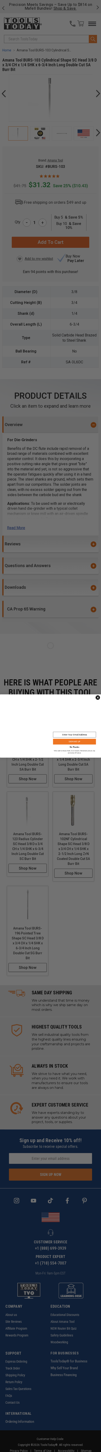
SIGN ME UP (74, 741)
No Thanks (74, 747)
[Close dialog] (98, 697)
